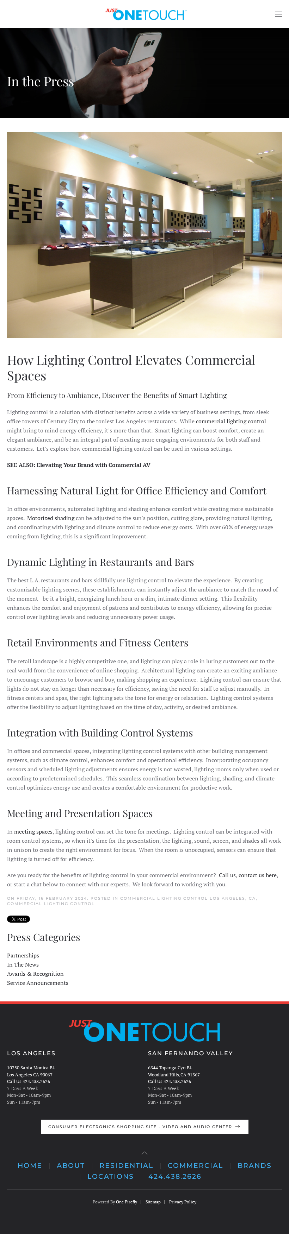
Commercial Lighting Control (51, 903)
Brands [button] (255, 1166)
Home (30, 1166)
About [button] (71, 1166)
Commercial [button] (195, 1166)
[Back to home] (144, 14)
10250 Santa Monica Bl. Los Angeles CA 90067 (31, 1071)
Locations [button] (110, 1176)
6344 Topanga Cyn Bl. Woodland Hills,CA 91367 (174, 1071)
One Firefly (126, 1201)
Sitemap (153, 1201)
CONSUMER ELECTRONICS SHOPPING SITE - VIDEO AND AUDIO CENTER (140, 1126)
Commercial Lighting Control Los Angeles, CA (188, 898)
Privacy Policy (182, 1201)
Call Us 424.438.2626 (28, 1081)
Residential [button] (126, 1166)
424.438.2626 (175, 1176)
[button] (278, 14)
